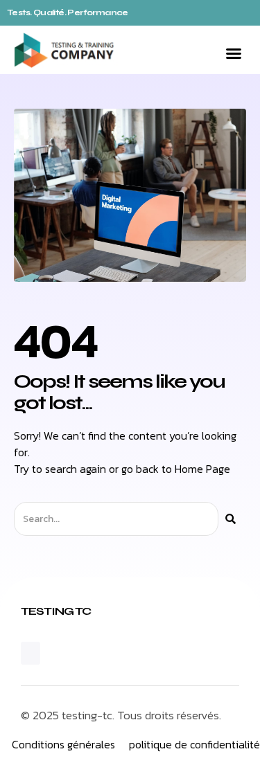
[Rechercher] (230, 519)
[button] (233, 53)
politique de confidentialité (194, 744)
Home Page (202, 468)
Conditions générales (63, 744)
